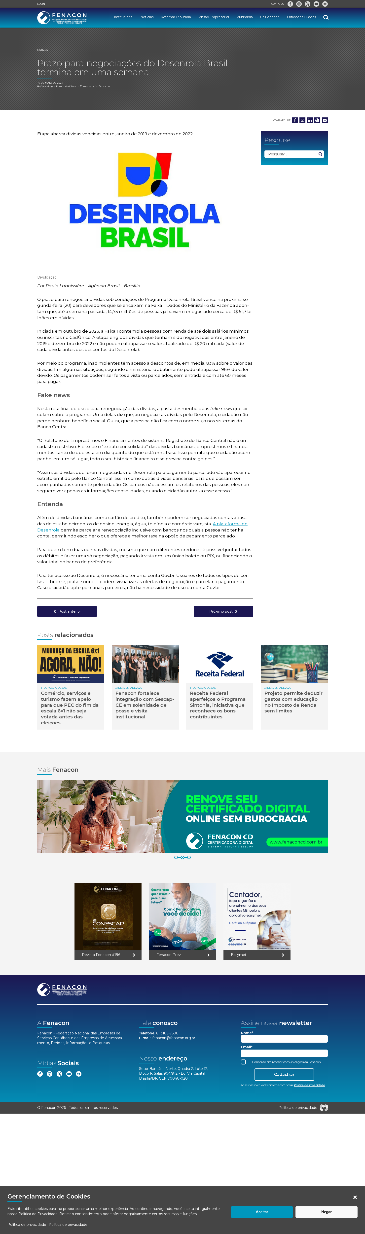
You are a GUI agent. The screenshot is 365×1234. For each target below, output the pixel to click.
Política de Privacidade (38, 1214)
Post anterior (69, 611)
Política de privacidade (26, 1224)
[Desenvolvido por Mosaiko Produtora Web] (324, 1108)
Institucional (123, 17)
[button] (355, 1197)
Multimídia (244, 17)
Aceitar (262, 1212)
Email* (247, 1047)
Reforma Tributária (176, 17)
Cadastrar (284, 1074)
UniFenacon (270, 17)
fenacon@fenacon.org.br (173, 1038)
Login (41, 3)
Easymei (238, 954)
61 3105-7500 (167, 1033)
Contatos (277, 3)
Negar (326, 1212)
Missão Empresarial (213, 17)
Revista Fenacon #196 (101, 954)
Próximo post (221, 611)
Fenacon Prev (168, 954)
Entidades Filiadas (301, 17)
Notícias (147, 17)
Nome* (247, 1033)
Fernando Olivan (66, 86)
